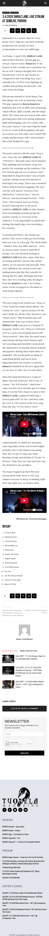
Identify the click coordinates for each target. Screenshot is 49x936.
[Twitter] (17, 30)
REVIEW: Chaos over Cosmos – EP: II (36, 611)
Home (4, 9)
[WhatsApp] (28, 30)
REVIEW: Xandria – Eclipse (11, 830)
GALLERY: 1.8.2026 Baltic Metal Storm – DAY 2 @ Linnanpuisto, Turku (29, 684)
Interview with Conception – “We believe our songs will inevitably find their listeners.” (13, 612)
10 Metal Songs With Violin (11, 867)
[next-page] (7, 693)
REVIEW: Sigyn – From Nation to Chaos (15, 834)
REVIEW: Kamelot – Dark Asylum (13, 827)
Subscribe (24, 753)
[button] (4, 3)
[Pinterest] (23, 30)
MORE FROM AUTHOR (28, 651)
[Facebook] (12, 30)
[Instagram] (10, 810)
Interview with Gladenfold (11, 877)
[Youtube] (26, 810)
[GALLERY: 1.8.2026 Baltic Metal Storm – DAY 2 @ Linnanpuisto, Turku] (8, 684)
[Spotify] (15, 810)
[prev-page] (3, 693)
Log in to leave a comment (24, 708)
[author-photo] (24, 635)
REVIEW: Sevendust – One (11, 838)
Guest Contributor (11, 25)
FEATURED (12, 9)
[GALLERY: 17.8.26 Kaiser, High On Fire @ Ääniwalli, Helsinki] (8, 659)
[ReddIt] (34, 30)
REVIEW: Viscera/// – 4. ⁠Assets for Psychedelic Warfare (21, 842)
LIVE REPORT (14, 12)
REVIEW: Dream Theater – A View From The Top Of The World (22, 857)
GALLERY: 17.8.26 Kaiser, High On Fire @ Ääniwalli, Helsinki (22, 893)
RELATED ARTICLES (10, 651)
